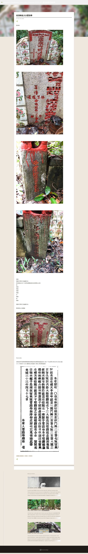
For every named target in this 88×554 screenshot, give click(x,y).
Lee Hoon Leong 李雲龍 (34, 487)
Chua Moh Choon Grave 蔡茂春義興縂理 (38, 510)
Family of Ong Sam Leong (35, 533)
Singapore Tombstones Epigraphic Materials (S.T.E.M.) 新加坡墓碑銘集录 (29, 2)
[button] (17, 21)
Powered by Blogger (44, 549)
